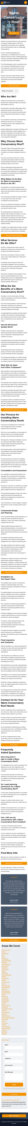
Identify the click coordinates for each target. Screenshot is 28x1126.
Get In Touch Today (14, 85)
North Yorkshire (6, 1016)
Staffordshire (5, 1001)
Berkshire (4, 962)
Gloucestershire (6, 985)
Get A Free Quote (14, 940)
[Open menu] (25, 2)
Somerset (4, 989)
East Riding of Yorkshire (8, 1017)
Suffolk (3, 971)
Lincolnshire (5, 998)
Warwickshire (5, 978)
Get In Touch (14, 1094)
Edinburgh (4, 1032)
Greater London (6, 950)
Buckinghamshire (6, 960)
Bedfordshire (5, 959)
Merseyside (5, 1019)
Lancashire (5, 1023)
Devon (3, 1021)
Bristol (3, 994)
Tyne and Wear (6, 1026)
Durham (4, 1024)
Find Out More (14, 744)
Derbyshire (5, 996)
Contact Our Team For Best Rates (14, 235)
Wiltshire (4, 976)
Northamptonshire (6, 975)
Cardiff (3, 1003)
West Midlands (6, 987)
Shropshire (5, 1007)
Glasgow (4, 1033)
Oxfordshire (5, 973)
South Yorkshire (6, 1005)
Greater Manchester (7, 1008)
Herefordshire (5, 1000)
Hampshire (5, 967)
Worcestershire (6, 991)
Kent (3, 955)
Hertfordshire (5, 953)
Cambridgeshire (6, 964)
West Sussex (5, 969)
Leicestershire (5, 982)
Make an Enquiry (14, 1115)
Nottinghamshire (6, 992)
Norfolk (4, 980)
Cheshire (4, 1010)
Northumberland (6, 1028)
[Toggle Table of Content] (15, 91)
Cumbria (4, 1030)
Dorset (3, 983)
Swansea (4, 1014)
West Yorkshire (6, 1012)
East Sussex (5, 966)
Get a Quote (13, 33)
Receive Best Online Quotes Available (14, 409)
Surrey (3, 957)
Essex (3, 951)
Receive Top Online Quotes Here (14, 572)
